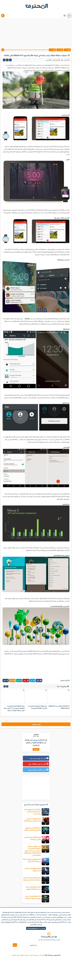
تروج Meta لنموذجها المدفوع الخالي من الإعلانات (33, 838)
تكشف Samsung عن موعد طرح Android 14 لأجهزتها (33, 887)
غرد (31, 680)
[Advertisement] (36, 32)
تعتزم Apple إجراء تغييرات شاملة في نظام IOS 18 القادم (32, 860)
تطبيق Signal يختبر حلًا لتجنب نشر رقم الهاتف (32, 869)
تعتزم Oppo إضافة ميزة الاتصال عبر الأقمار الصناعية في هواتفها (32, 878)
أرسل (18, 680)
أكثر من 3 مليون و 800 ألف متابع (37, 763)
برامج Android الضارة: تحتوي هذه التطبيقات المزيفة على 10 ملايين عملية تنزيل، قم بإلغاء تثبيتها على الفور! (36, 708)
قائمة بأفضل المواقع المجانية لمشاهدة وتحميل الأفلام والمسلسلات (32, 811)
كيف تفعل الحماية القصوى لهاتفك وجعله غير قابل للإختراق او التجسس (14, 706)
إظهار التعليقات (36, 724)
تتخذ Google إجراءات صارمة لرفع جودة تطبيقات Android (33, 897)
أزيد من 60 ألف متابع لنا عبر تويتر (37, 769)
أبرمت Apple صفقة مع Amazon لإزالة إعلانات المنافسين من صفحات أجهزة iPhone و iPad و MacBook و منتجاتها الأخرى (32, 851)
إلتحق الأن (36, 749)
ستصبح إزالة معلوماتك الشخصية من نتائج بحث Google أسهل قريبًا (59, 706)
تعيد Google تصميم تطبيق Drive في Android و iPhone (32, 828)
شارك (38, 680)
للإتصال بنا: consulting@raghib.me (36, 928)
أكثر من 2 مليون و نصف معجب (38, 758)
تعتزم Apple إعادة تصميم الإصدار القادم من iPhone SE (32, 819)
